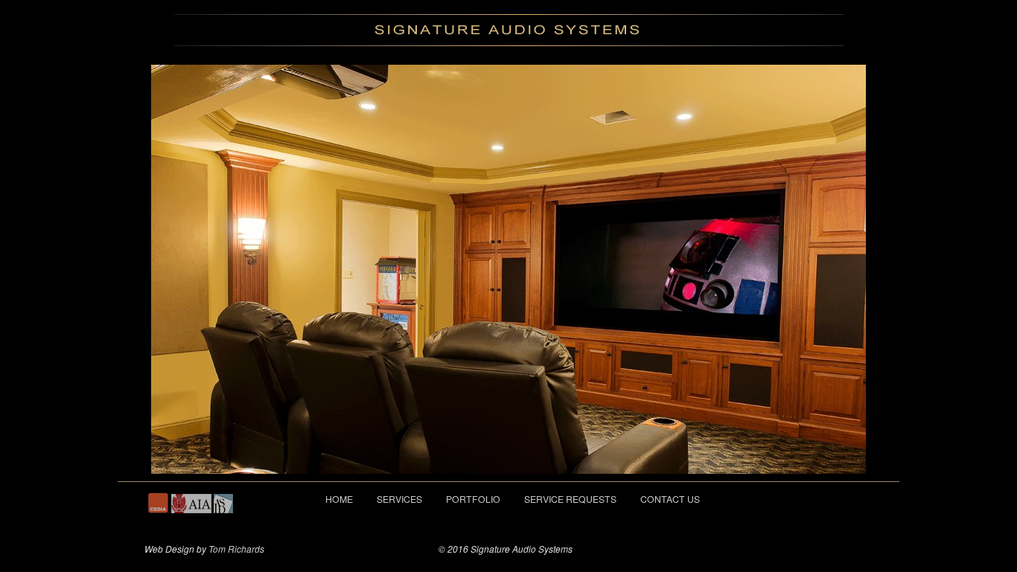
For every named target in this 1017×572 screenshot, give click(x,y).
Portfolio (473, 498)
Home (339, 498)
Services (399, 498)
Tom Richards (236, 548)
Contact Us (670, 498)
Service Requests (570, 498)
